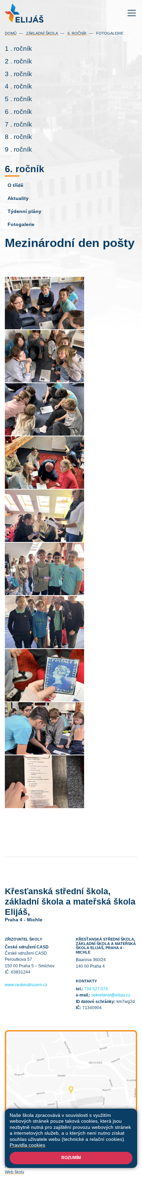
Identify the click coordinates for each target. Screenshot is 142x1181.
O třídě (15, 185)
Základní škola (41, 33)
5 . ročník (18, 99)
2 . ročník (18, 61)
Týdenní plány (24, 211)
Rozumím (71, 1157)
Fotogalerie (109, 33)
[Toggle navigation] (132, 13)
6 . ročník (18, 111)
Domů (11, 33)
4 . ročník (18, 86)
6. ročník (77, 33)
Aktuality (18, 198)
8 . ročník (18, 136)
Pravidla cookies (27, 1145)
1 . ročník (18, 48)
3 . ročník (18, 74)
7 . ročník (18, 124)
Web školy (14, 1172)
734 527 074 (96, 989)
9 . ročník (18, 149)
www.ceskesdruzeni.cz (26, 984)
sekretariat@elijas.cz (110, 995)
